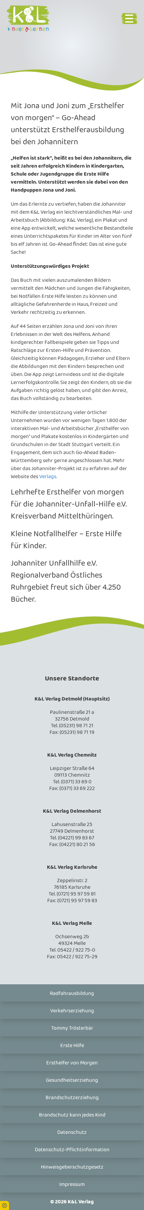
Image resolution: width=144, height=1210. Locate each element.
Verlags (47, 476)
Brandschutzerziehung (72, 1097)
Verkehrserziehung (72, 1010)
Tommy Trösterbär (72, 1028)
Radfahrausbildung (72, 993)
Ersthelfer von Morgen (72, 1062)
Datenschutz (72, 1132)
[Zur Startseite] (35, 18)
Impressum (72, 1184)
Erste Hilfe (72, 1045)
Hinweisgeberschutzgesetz (72, 1167)
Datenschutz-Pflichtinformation (72, 1149)
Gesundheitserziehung (72, 1080)
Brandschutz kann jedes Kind (72, 1115)
